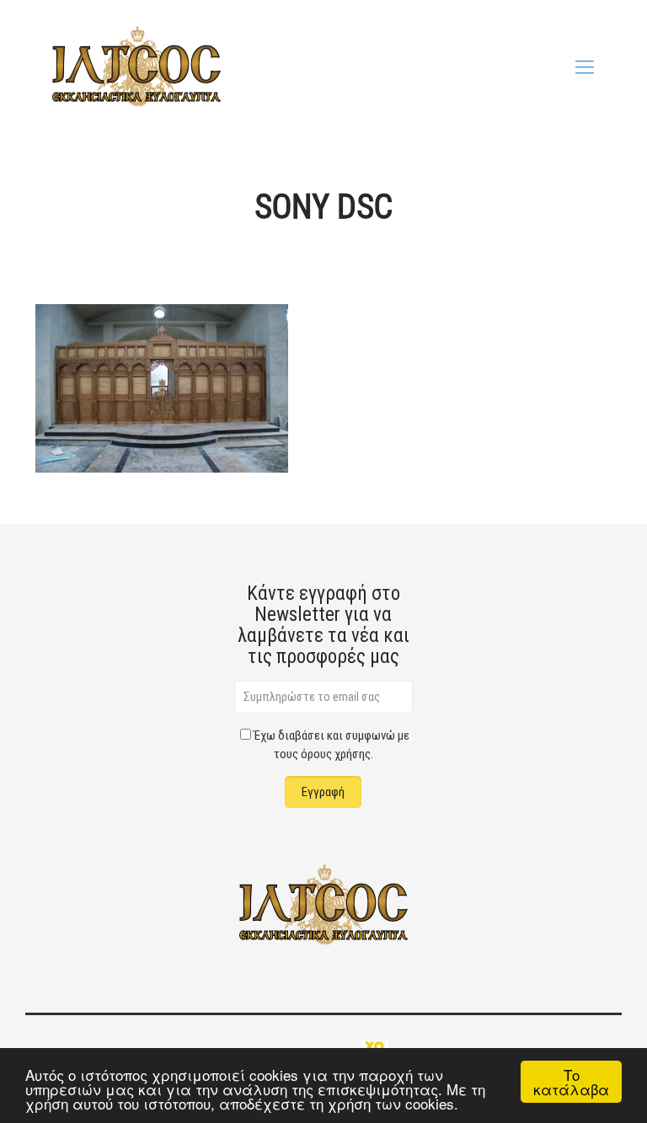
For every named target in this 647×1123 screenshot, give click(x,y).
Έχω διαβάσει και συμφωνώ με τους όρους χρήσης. (331, 745)
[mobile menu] (584, 67)
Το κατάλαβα (571, 1081)
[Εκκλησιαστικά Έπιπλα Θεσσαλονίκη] (136, 67)
